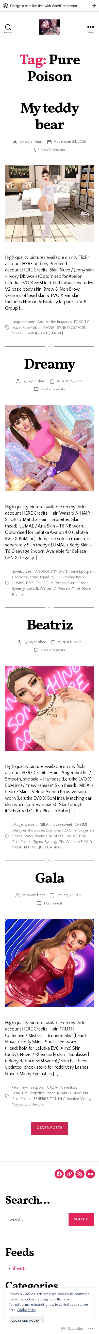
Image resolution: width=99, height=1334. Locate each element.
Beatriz (49, 626)
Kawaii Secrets (35, 836)
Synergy (18, 588)
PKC (86, 1093)
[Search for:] (35, 1220)
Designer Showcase (28, 830)
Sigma (38, 842)
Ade (40, 322)
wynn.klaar (33, 141)
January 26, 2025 (70, 895)
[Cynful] (31, 333)
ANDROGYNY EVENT (52, 571)
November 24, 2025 (70, 141)
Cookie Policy (26, 1310)
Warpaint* (48, 588)
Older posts (49, 1128)
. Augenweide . (24, 824)
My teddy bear (49, 117)
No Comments (53, 150)
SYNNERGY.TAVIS (71, 327)
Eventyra (53, 830)
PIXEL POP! (35, 583)
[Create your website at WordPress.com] (49, 5)
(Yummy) (19, 1087)
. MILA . (44, 824)
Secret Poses (77, 583)
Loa (67, 836)
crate (34, 577)
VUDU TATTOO (24, 847)
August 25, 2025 (70, 381)
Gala (49, 879)
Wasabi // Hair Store (74, 588)
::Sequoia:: (37, 1087)
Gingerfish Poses (42, 1093)
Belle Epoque (81, 571)
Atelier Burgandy (59, 322)
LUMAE (18, 583)
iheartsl (20, 1268)
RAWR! (49, 327)
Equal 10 (46, 577)
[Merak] (57, 333)
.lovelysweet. (23, 571)
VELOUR (85, 842)
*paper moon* (24, 322)
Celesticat (69, 1087)
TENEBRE (40, 1099)
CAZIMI (81, 824)
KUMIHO (56, 836)
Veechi (17, 333)
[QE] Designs (34, 1104)
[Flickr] (90, 1173)
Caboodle (20, 577)
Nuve (16, 327)
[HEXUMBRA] (50, 847)
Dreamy (49, 365)
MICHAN (79, 836)
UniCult (32, 588)
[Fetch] (43, 333)
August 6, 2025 (70, 642)
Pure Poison (32, 327)
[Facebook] (59, 1173)
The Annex (68, 842)
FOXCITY (81, 322)
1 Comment (53, 903)
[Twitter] (69, 1173)
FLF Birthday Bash (69, 577)
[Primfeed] (80, 1173)
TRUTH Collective (64, 1099)
